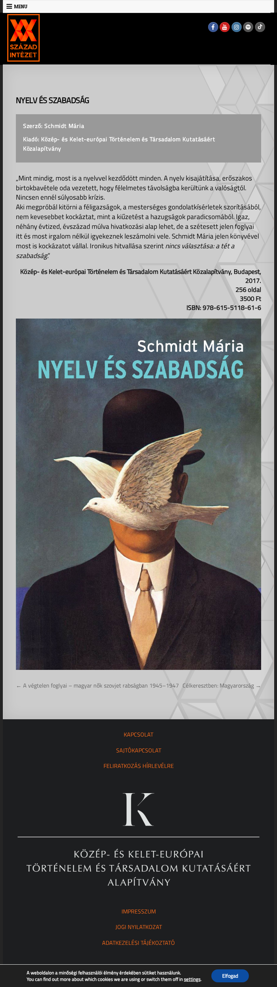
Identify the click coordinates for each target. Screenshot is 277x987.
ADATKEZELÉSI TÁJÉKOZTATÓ (138, 942)
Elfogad (230, 975)
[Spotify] (248, 27)
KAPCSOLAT (138, 734)
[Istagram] (237, 27)
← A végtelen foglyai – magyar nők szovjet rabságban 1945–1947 (97, 685)
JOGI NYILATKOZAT (138, 926)
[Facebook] (213, 27)
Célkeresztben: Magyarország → (222, 685)
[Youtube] (225, 27)
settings (192, 979)
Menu (20, 6)
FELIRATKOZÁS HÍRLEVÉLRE (139, 765)
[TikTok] (260, 27)
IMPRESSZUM (139, 911)
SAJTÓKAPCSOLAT (138, 750)
